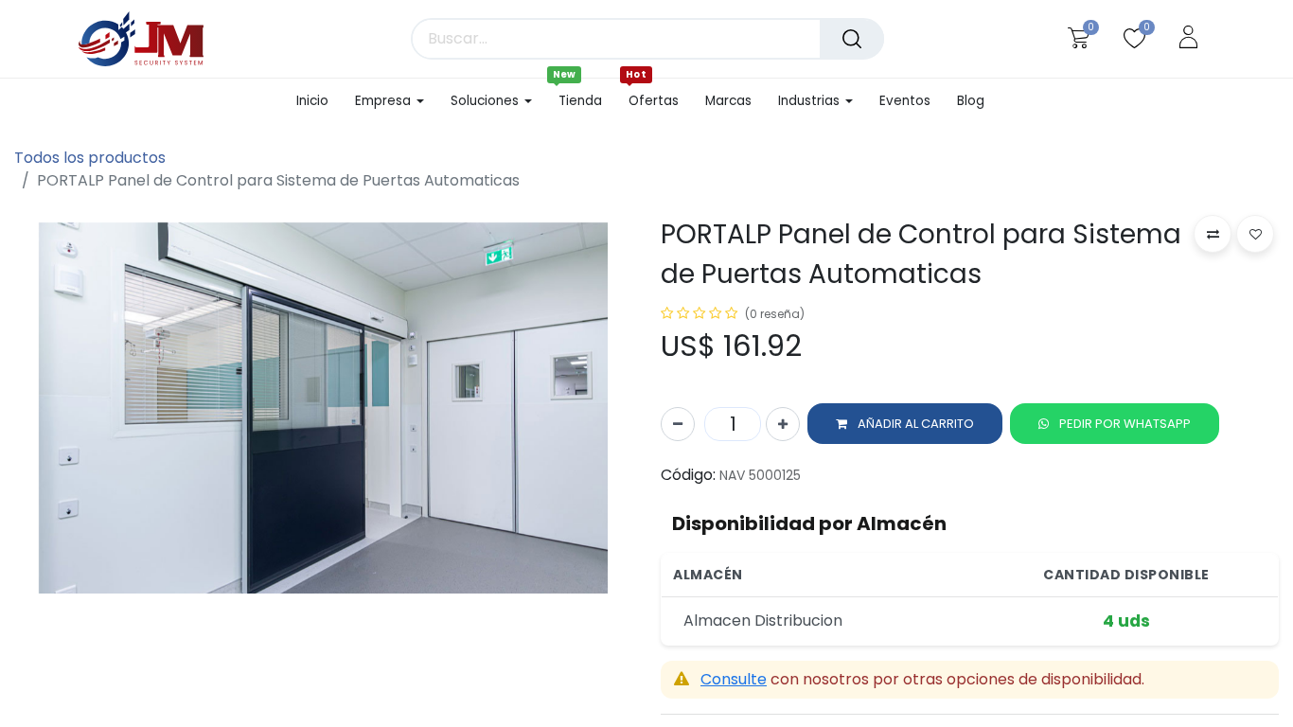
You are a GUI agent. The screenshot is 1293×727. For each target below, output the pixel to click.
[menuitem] (319, 101)
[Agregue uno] (783, 424)
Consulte (733, 679)
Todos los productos (90, 157)
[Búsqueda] (852, 39)
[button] (904, 424)
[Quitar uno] (678, 424)
